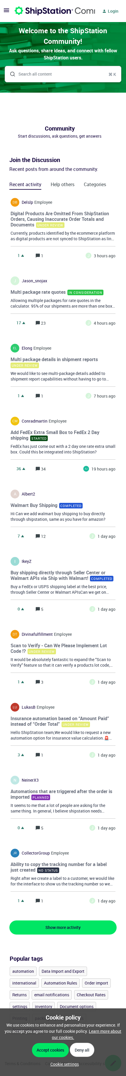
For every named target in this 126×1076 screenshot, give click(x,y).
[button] (63, 1064)
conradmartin (34, 421)
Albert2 (28, 494)
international (24, 983)
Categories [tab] (95, 184)
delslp (27, 202)
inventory (43, 1006)
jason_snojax (34, 281)
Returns (19, 994)
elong (27, 348)
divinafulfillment (37, 634)
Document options (76, 1006)
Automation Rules (60, 983)
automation (23, 971)
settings (19, 1006)
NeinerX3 (30, 780)
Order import (96, 983)
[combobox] (63, 74)
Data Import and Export (63, 971)
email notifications (51, 994)
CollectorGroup (36, 853)
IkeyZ (26, 561)
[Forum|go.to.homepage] (51, 11)
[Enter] (10, 74)
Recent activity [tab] (25, 184)
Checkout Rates (91, 994)
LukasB (28, 707)
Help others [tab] (62, 184)
